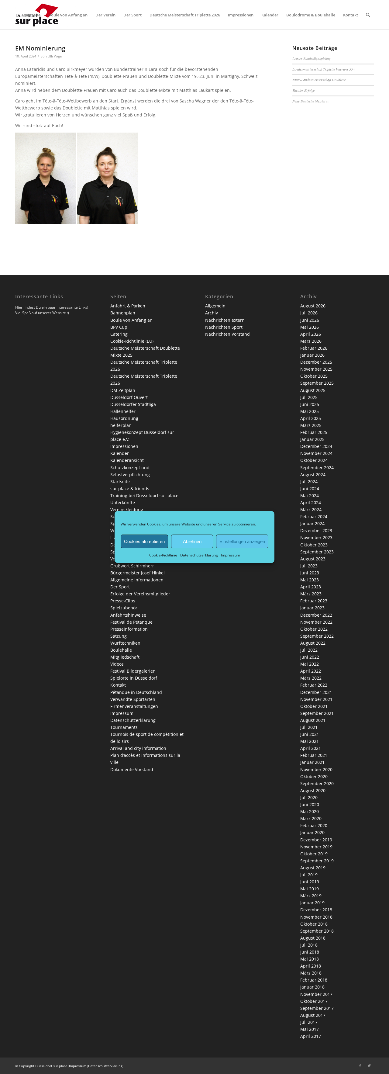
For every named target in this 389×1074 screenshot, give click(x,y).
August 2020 (312, 790)
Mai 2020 (309, 811)
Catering (119, 334)
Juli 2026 (309, 313)
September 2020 (317, 783)
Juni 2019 (309, 882)
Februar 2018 (313, 980)
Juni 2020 (309, 804)
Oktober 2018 (314, 924)
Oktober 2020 (314, 776)
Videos (117, 664)
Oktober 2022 (314, 629)
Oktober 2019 (314, 854)
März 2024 (311, 509)
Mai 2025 (309, 411)
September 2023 (317, 552)
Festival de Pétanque (131, 622)
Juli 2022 (309, 650)
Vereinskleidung (126, 509)
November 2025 (316, 369)
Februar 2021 (313, 755)
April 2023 (310, 587)
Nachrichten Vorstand (227, 334)
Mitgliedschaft (124, 657)
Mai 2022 (309, 664)
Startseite (120, 481)
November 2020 (316, 769)
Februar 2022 (313, 685)
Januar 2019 (312, 903)
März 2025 (311, 425)
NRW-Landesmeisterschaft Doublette (319, 79)
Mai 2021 (309, 741)
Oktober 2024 (314, 460)
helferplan (121, 425)
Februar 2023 (313, 601)
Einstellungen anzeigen (242, 541)
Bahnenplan (122, 313)
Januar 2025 (312, 439)
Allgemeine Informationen (137, 580)
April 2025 (310, 418)
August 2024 (312, 474)
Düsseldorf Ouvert (129, 397)
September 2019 (317, 861)
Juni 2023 (309, 573)
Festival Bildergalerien (133, 671)
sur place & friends (129, 488)
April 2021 (310, 748)
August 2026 (312, 306)
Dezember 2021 (316, 692)
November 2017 (316, 994)
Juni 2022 (309, 657)
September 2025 (317, 383)
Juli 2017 (309, 1022)
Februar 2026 (313, 348)
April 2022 (310, 671)
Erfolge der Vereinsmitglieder (140, 594)
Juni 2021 (309, 734)
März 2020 (311, 818)
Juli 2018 (309, 945)
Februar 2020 (313, 825)
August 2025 (312, 390)
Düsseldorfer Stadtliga (133, 404)
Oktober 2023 (314, 545)
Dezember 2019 (316, 840)
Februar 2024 (313, 516)
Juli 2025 (309, 397)
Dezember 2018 (316, 910)
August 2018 (312, 938)
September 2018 (317, 931)
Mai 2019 (309, 889)
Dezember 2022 (316, 615)
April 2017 (310, 1036)
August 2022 (312, 643)
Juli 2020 (309, 797)
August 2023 (312, 559)
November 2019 (316, 847)
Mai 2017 (309, 1029)
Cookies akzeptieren (144, 541)
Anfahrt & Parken (127, 306)
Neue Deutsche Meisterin (310, 101)
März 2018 (311, 973)
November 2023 (316, 537)
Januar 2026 (312, 355)
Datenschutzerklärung (199, 555)
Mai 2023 (309, 580)
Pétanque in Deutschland (136, 692)
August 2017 (312, 1015)
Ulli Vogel (55, 56)
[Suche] (368, 14)
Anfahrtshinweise (128, 615)
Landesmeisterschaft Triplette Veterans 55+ (323, 69)
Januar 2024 (312, 523)
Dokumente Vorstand (131, 769)
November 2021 (316, 699)
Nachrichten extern (225, 320)
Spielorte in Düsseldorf (133, 678)
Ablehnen (192, 541)
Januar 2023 (312, 608)
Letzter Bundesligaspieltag (311, 58)
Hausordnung (124, 418)
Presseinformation (129, 629)
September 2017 (317, 1008)
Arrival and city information (138, 748)
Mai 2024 (309, 495)
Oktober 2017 (314, 1001)
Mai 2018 (309, 959)
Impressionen (124, 446)
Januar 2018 (312, 987)
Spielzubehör (123, 608)
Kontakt (118, 685)
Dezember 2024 (316, 446)
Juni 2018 (309, 952)
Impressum (230, 555)
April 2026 (310, 334)
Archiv (211, 313)
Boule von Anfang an (131, 320)
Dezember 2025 (316, 362)
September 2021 (317, 713)
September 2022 (317, 636)
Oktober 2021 (314, 706)
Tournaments (124, 727)
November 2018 (316, 917)
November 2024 (316, 453)
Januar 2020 (312, 832)
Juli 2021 (309, 727)
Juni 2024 (309, 488)
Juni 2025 (309, 404)
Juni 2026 (309, 320)
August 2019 (312, 868)
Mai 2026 (309, 327)
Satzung (118, 636)
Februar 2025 (313, 432)
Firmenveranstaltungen (134, 706)
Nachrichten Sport (224, 327)
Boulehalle (121, 650)
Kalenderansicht (127, 460)
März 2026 (311, 341)
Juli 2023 (309, 566)
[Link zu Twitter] (369, 1065)
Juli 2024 (309, 481)
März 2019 (311, 896)
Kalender (119, 453)
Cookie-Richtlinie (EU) (131, 341)
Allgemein (215, 306)
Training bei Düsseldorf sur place (144, 495)
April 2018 (310, 966)
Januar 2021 (312, 762)
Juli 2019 (309, 875)
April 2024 (310, 502)
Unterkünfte (122, 502)
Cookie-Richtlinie (163, 555)
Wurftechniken (125, 643)
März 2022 (311, 678)
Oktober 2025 (314, 376)
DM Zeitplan (122, 390)
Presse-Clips (122, 601)
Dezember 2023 (316, 530)
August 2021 (312, 720)
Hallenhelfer (123, 411)
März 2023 (311, 594)
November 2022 (316, 622)
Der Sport (120, 587)
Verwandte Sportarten (132, 699)
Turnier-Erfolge (303, 90)
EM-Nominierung (40, 48)
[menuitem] (31, 14)
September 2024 (317, 467)
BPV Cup (118, 327)
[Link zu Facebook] (360, 1065)
